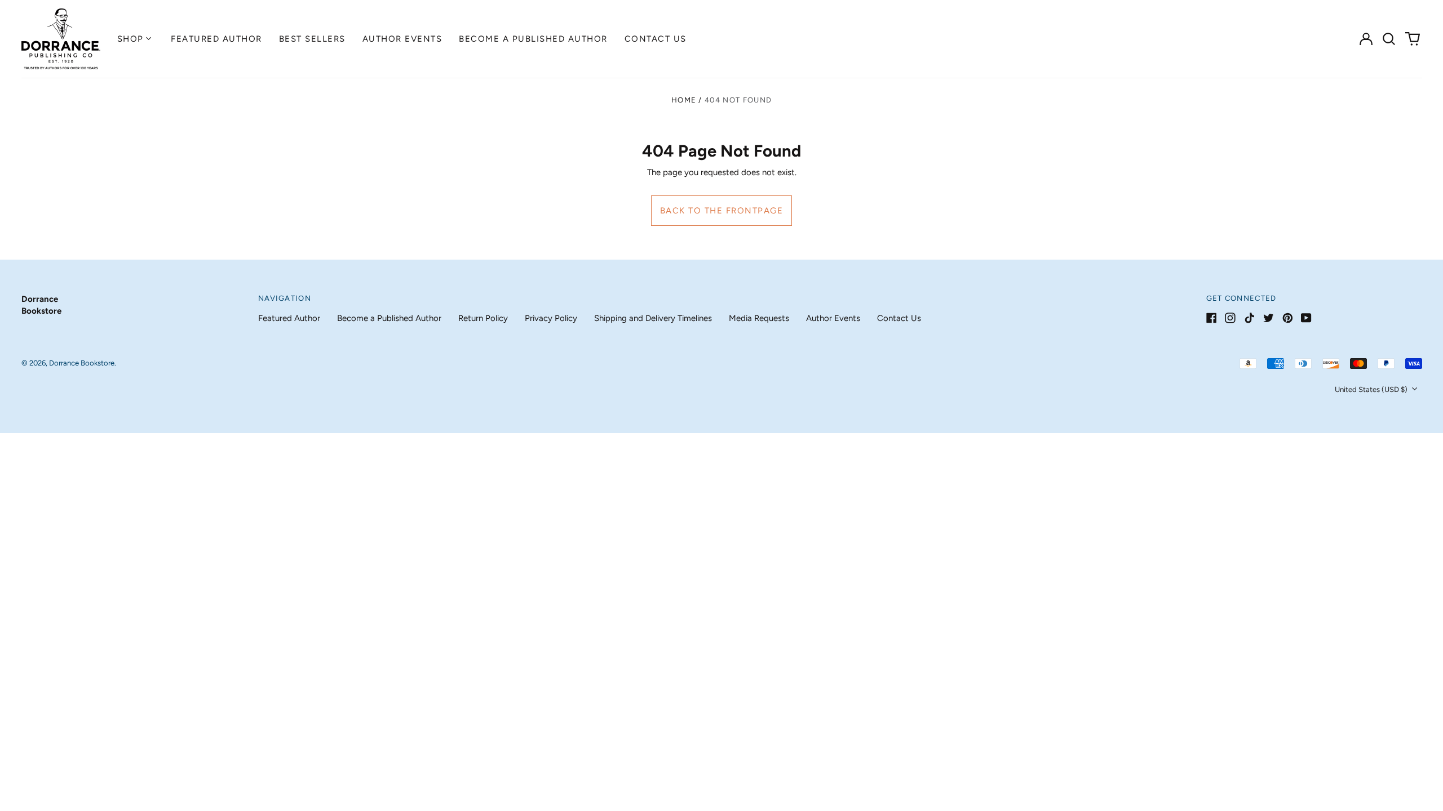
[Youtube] (1306, 318)
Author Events (402, 39)
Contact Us (656, 39)
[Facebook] (1211, 318)
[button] (1389, 38)
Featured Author (216, 39)
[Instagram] (1230, 318)
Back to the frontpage (722, 211)
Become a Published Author (533, 39)
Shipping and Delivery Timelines (653, 318)
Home (683, 100)
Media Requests (759, 318)
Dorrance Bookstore (81, 363)
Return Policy (483, 318)
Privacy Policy (551, 318)
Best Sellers (312, 39)
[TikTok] (1249, 318)
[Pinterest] (1287, 318)
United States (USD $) (1372, 389)
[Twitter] (1268, 318)
